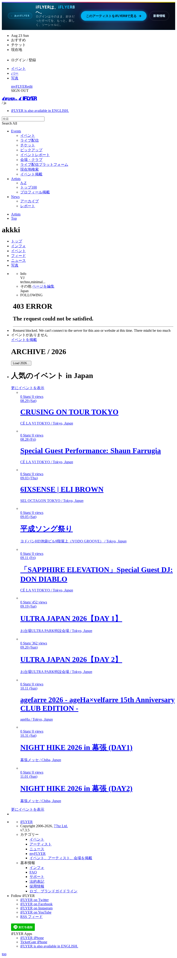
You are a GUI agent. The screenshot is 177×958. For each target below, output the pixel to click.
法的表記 (37, 881)
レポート (27, 206)
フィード (18, 256)
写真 (14, 78)
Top (14, 218)
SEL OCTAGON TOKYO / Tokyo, (51, 501)
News (15, 197)
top (4, 954)
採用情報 (37, 886)
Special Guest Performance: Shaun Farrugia (90, 450)
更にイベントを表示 (27, 388)
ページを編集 (43, 286)
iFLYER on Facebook (36, 904)
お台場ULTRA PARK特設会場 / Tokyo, (56, 631)
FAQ (33, 872)
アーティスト (41, 844)
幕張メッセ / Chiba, (40, 760)
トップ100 (28, 187)
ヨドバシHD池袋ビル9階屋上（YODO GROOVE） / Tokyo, (73, 541)
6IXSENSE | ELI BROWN (61, 489)
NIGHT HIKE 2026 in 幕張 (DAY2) (76, 788)
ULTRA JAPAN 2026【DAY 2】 (71, 659)
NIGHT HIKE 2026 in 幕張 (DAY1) (76, 747)
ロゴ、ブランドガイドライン (53, 891)
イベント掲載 (31, 174)
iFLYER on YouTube (35, 912)
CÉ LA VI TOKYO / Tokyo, (46, 423)
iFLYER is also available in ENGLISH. (40, 111)
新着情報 (159, 16)
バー (14, 73)
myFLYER (19, 86)
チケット (27, 145)
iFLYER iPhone (32, 938)
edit (29, 86)
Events (16, 131)
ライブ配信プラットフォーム (44, 164)
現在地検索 (29, 169)
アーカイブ (29, 201)
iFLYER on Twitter (34, 900)
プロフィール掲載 (35, 192)
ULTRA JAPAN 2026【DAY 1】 (71, 618)
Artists (16, 179)
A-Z (23, 183)
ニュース (18, 260)
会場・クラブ (31, 160)
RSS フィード (31, 917)
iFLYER (26, 822)
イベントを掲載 (24, 340)
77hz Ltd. (61, 826)
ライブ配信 (29, 140)
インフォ (18, 246)
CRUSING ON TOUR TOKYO (69, 412)
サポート (37, 877)
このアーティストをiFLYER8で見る (114, 16)
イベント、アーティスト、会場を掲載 (61, 858)
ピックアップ (31, 150)
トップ (16, 241)
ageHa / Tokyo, (36, 719)
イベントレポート (35, 155)
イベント (18, 68)
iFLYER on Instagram (36, 908)
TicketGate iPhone (33, 942)
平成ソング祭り (46, 528)
